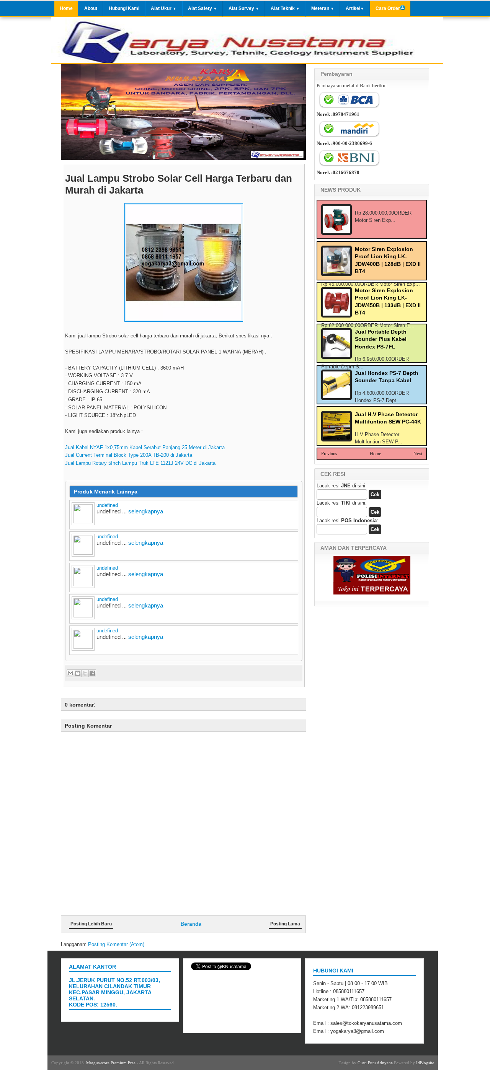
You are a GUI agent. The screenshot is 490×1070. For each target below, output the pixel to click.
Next (417, 453)
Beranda (191, 924)
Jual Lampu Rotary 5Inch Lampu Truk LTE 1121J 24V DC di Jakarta (140, 463)
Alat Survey (244, 8)
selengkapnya (145, 511)
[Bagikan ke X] (85, 673)
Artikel (355, 8)
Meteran (322, 8)
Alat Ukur (163, 8)
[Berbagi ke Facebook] (92, 673)
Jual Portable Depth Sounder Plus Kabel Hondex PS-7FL (381, 339)
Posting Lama (285, 924)
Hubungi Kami (124, 8)
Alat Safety (202, 8)
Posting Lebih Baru (91, 924)
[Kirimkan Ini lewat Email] (70, 673)
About (90, 8)
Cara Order (388, 8)
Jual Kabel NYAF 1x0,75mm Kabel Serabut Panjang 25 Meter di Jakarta (145, 447)
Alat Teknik (285, 8)
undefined (107, 505)
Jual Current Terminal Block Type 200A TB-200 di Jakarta (128, 455)
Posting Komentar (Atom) (116, 944)
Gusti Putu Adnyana (375, 1062)
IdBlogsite (425, 1062)
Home (66, 8)
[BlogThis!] (78, 673)
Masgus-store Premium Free (111, 1062)
